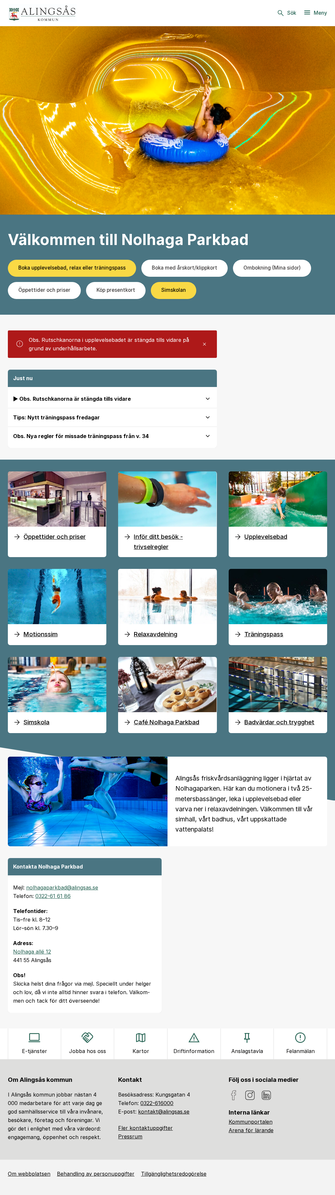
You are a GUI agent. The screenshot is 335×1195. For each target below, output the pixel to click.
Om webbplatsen (29, 1173)
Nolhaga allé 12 (32, 951)
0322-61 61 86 (53, 896)
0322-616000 (156, 1103)
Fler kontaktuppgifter (145, 1128)
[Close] (204, 344)
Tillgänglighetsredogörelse (173, 1173)
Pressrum (130, 1136)
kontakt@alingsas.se (163, 1111)
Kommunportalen (251, 1121)
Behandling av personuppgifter (95, 1173)
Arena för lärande (251, 1130)
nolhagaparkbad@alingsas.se (62, 887)
